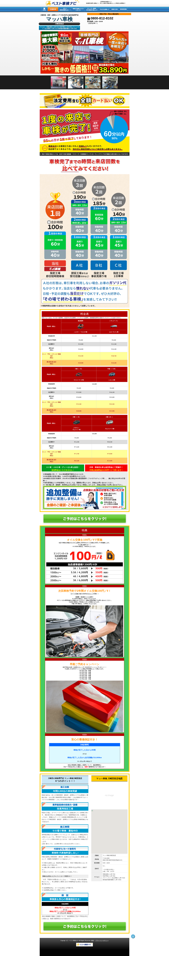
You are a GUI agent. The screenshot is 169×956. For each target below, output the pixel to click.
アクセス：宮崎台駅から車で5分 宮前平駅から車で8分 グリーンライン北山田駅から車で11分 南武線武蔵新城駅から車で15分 (59, 27)
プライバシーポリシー (102, 940)
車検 (92, 940)
